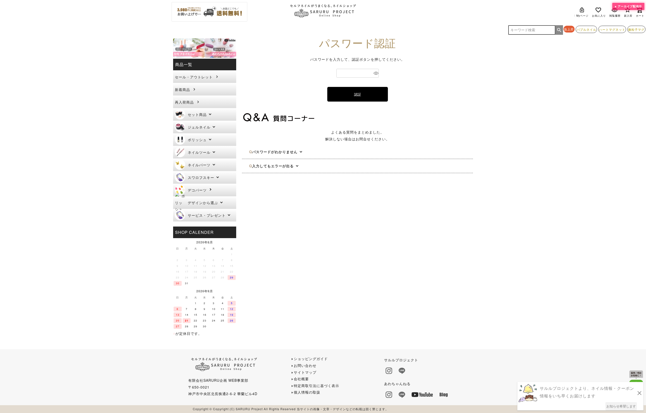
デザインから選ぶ (203, 202)
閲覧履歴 (615, 15)
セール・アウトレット (194, 76)
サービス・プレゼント (207, 215)
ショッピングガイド (311, 358)
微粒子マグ (636, 29)
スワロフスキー (201, 177)
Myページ (582, 15)
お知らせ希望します (621, 406)
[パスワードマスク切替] (375, 73)
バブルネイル (586, 29)
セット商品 (197, 114)
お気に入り (599, 15)
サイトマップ (305, 372)
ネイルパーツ (199, 164)
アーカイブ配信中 (630, 6)
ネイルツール (199, 152)
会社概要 (301, 378)
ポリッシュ (197, 139)
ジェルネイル (199, 127)
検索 (559, 30)
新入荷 (628, 15)
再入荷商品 (184, 102)
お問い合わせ (305, 365)
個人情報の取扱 (307, 392)
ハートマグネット (612, 29)
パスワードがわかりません (275, 151)
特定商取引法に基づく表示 (316, 385)
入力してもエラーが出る (273, 165)
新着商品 (182, 89)
